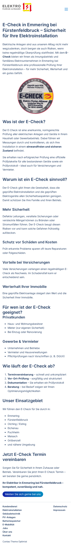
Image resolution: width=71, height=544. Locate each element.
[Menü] (66, 9)
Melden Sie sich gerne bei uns (23, 494)
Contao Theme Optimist (15, 541)
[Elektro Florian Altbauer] (25, 7)
